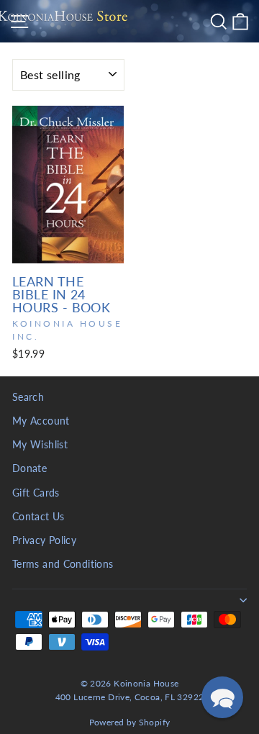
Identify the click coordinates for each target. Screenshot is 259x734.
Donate (29, 468)
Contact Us (38, 516)
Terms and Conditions (62, 564)
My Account (41, 421)
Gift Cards (36, 493)
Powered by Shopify (130, 722)
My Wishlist (40, 444)
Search (28, 397)
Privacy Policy (44, 540)
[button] (222, 697)
